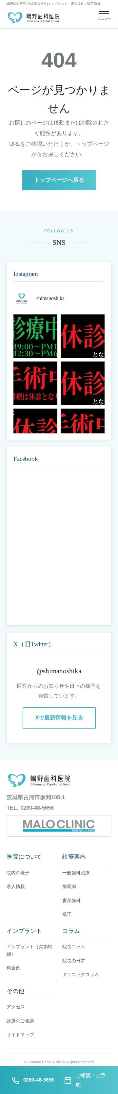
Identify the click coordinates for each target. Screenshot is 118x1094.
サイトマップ (20, 1034)
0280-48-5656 (37, 808)
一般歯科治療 (76, 872)
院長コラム (73, 946)
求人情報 (16, 886)
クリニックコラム (80, 974)
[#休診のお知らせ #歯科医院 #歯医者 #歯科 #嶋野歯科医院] (83, 383)
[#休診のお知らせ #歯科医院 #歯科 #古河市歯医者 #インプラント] (83, 430)
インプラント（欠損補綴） (29, 950)
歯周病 (69, 886)
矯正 (66, 914)
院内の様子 (18, 872)
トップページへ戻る (59, 180)
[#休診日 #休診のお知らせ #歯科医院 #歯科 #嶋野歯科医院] (83, 336)
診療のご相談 (20, 1020)
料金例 (13, 967)
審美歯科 (71, 900)
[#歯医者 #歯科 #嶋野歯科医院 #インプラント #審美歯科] (35, 383)
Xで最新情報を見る (59, 718)
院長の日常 (73, 960)
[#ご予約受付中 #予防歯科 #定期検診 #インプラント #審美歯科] (35, 336)
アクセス (16, 1006)
